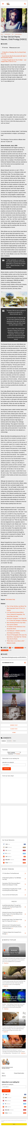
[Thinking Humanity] (8, 4)
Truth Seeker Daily (10, 599)
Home (2, 34)
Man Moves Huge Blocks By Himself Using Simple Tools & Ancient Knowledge (13, 688)
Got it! (14, 1124)
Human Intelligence (18, 34)
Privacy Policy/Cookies (19, 1073)
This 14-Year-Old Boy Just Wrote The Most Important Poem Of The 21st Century (16, 608)
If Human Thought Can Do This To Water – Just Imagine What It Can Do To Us (13, 60)
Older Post (14, 728)
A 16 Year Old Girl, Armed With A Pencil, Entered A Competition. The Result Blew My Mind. (16, 614)
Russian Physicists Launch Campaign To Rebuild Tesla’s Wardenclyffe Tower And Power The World (13, 702)
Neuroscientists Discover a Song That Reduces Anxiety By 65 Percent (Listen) (14, 998)
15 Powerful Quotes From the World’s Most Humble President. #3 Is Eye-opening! (13, 715)
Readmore (6, 963)
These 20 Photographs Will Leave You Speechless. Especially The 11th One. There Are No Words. (17, 637)
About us (4, 1075)
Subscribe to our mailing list (8, 762)
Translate (18, 753)
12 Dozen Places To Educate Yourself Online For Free (11, 675)
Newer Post (14, 725)
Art (12, 34)
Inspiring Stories (7, 34)
